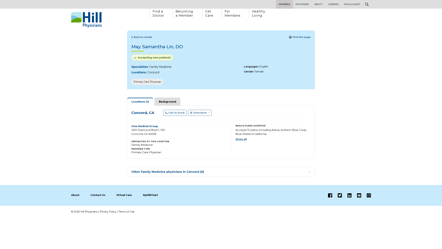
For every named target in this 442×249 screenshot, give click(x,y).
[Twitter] (337, 195)
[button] (158, 13)
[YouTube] (356, 195)
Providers (302, 4)
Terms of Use (126, 211)
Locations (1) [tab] (140, 101)
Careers (333, 4)
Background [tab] (167, 101)
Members (284, 4)
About (318, 4)
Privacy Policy (108, 211)
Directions (200, 112)
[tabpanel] (221, 132)
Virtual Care (124, 195)
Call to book (176, 112)
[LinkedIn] (347, 195)
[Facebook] (330, 195)
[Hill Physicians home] (86, 20)
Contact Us (97, 195)
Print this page (302, 37)
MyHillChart (352, 4)
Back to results (143, 37)
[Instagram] (366, 195)
